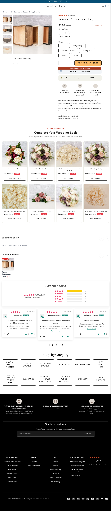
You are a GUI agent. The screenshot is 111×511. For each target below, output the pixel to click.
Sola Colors (12, 477)
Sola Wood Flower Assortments (46, 379)
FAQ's (55, 461)
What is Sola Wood (34, 465)
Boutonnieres (82, 364)
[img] (15, 312)
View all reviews (98, 464)
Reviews (55, 465)
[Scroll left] (101, 238)
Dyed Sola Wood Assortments (64, 379)
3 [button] (56, 345)
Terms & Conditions (55, 477)
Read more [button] (55, 331)
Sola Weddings (12, 473)
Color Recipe (17, 64)
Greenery (83, 379)
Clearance (28, 379)
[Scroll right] (107, 238)
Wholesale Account (77, 465)
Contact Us (55, 473)
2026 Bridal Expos (77, 476)
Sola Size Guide (12, 482)
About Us (34, 461)
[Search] (103, 6)
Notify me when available (80, 68)
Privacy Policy (55, 482)
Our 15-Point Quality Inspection (77, 470)
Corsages (64, 364)
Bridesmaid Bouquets (46, 364)
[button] (63, 15)
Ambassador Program (77, 461)
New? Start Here (101, 364)
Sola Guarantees (12, 465)
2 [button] (52, 345)
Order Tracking (55, 469)
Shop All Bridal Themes (10, 364)
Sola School (12, 469)
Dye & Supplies (100, 379)
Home (5, 12)
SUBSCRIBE (88, 434)
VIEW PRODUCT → (14, 178)
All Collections (15, 12)
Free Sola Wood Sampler (12, 461)
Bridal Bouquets (28, 364)
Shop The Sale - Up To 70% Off (10, 379)
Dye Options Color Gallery (22, 58)
